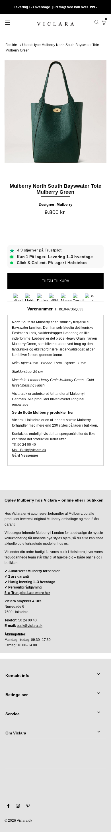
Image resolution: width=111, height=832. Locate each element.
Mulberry (64, 204)
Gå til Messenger (25, 455)
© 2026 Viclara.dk (18, 821)
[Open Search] (96, 22)
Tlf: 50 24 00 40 (24, 445)
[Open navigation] (14, 22)
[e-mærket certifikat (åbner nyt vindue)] (90, 297)
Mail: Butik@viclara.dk (29, 450)
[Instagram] (18, 806)
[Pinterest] (28, 806)
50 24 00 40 (27, 620)
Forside (11, 45)
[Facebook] (8, 806)
